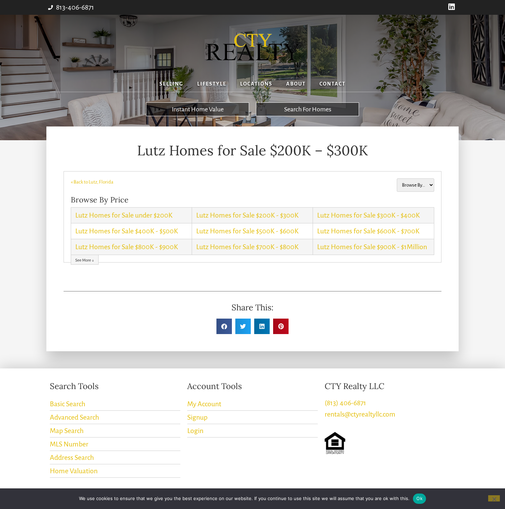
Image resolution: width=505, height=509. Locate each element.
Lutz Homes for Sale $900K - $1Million (372, 247)
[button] (224, 326)
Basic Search (67, 404)
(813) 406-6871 (345, 403)
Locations (256, 84)
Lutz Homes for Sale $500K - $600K (247, 231)
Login (195, 430)
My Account (204, 404)
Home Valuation (74, 471)
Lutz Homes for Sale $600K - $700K (368, 231)
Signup (197, 417)
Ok (419, 498)
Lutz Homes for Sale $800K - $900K (126, 247)
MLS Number (69, 444)
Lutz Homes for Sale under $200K (123, 215)
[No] (494, 498)
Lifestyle (211, 84)
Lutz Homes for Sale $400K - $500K (126, 231)
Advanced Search (74, 417)
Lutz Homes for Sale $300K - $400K (368, 215)
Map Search (66, 430)
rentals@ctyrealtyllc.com (360, 414)
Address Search (72, 457)
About (296, 84)
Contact (332, 84)
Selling (171, 84)
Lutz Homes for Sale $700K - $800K (247, 247)
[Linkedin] (451, 7)
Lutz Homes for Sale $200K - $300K (247, 215)
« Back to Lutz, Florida (92, 182)
